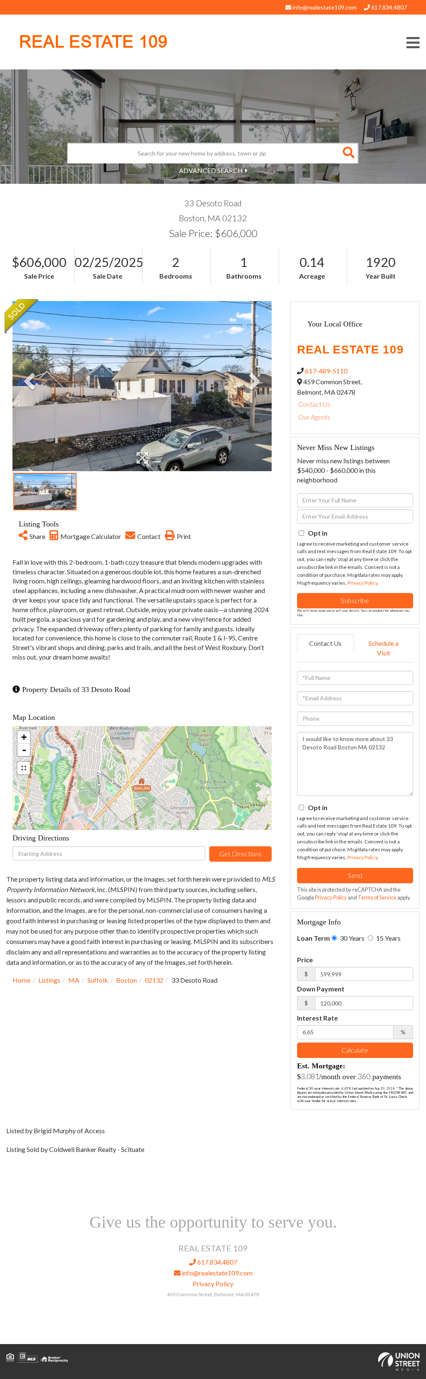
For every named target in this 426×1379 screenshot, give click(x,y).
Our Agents (314, 417)
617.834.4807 (388, 7)
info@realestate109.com (324, 7)
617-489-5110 (326, 371)
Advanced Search (211, 170)
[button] (348, 153)
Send (355, 875)
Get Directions (240, 854)
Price (305, 960)
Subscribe (355, 600)
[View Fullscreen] (23, 768)
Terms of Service (377, 897)
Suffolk (97, 980)
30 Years (351, 938)
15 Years (388, 938)
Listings (49, 980)
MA (73, 980)
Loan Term (313, 938)
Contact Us (314, 404)
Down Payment (320, 989)
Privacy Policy (362, 583)
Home (21, 980)
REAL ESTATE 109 (93, 41)
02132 (154, 980)
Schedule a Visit (384, 648)
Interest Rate (317, 1018)
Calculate (355, 1050)
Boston (126, 980)
